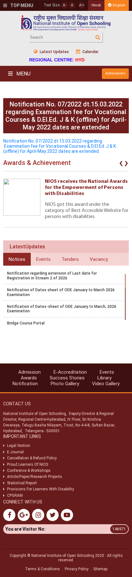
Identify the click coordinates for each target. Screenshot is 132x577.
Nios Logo (66, 22)
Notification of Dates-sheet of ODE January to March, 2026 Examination (61, 308)
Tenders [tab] (70, 259)
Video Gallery (106, 383)
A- (64, 5)
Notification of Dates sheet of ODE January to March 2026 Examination (61, 292)
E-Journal (15, 452)
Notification (25, 383)
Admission (29, 372)
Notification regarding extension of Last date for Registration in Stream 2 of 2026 (52, 275)
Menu (22, 74)
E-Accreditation (70, 372)
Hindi (96, 5)
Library (104, 378)
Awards (29, 378)
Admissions (115, 73)
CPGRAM (15, 495)
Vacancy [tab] (99, 259)
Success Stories (67, 378)
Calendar (89, 52)
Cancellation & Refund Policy (32, 458)
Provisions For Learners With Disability (40, 489)
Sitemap (100, 569)
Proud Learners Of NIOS (27, 464)
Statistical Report (22, 483)
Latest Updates (54, 52)
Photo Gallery (65, 383)
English (119, 5)
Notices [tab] (17, 259)
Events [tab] (43, 259)
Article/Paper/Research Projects (34, 476)
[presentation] (121, 164)
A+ (81, 5)
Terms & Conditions (42, 569)
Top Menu (21, 5)
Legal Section (18, 445)
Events (107, 372)
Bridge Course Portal (26, 323)
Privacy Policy (76, 569)
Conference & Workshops (29, 470)
